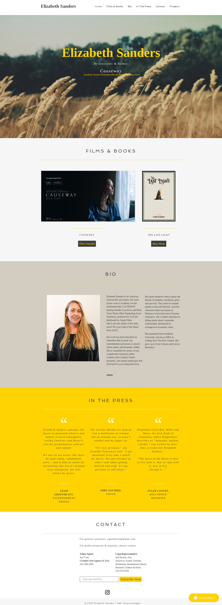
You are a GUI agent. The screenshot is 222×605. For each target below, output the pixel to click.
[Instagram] (107, 592)
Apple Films (126, 320)
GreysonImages (131, 603)
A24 (132, 316)
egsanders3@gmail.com (121, 539)
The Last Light (119, 327)
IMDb (109, 375)
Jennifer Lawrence (123, 310)
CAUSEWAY (129, 306)
